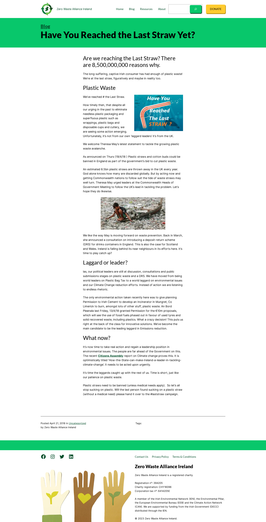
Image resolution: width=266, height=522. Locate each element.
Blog (45, 26)
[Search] (196, 9)
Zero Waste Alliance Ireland (74, 9)
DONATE (215, 9)
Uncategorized (77, 423)
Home (119, 9)
